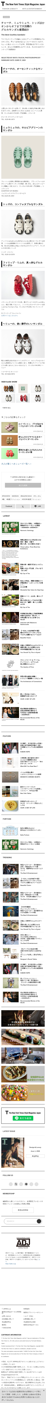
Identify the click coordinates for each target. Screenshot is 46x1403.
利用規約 (27, 1309)
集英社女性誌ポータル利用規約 (11, 1312)
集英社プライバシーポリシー (33, 1312)
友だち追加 (23, 485)
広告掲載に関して (8, 1319)
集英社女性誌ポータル (31, 1325)
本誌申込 (35, 1156)
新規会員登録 (23, 1210)
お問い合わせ (6, 1316)
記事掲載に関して (30, 1319)
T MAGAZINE (6, 1328)
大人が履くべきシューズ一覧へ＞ (16, 464)
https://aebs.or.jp (10, 1264)
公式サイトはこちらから (9, 315)
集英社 (4, 1325)
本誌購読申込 (6, 1322)
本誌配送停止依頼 (30, 1322)
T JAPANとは (6, 1309)
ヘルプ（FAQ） (29, 1316)
